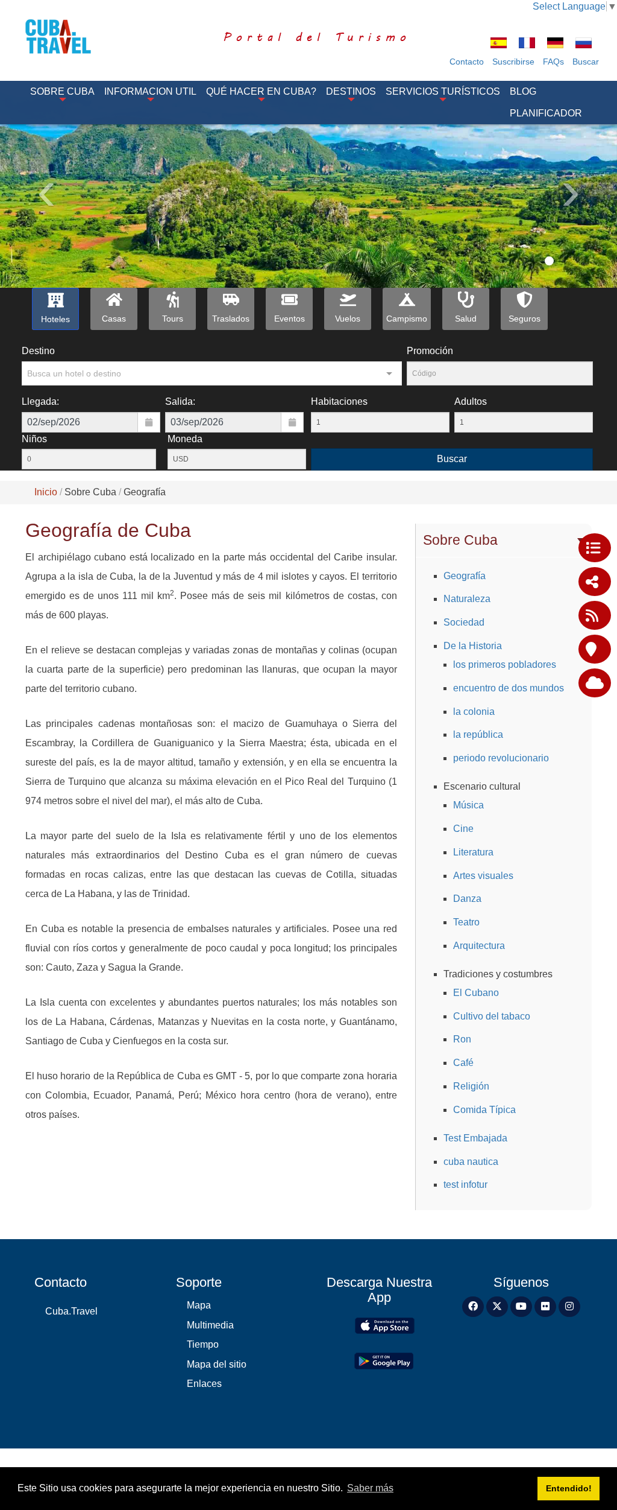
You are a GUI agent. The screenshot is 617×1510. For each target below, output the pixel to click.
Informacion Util (150, 91)
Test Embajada (475, 1138)
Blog (523, 91)
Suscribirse (513, 61)
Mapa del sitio (216, 1364)
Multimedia (210, 1325)
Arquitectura (479, 946)
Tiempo (203, 1344)
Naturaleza (466, 599)
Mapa (199, 1305)
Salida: (180, 401)
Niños (34, 439)
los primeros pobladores (504, 664)
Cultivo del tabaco (491, 1016)
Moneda (185, 439)
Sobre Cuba (62, 91)
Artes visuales (483, 876)
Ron (462, 1039)
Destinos (351, 91)
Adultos (470, 401)
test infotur (465, 1184)
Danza (467, 898)
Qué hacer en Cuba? (261, 91)
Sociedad (463, 622)
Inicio (45, 492)
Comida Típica (484, 1110)
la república (478, 734)
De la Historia (472, 646)
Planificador (546, 113)
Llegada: (40, 401)
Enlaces (204, 1383)
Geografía (464, 576)
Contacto (466, 61)
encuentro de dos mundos (508, 688)
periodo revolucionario (501, 758)
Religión (471, 1086)
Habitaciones (339, 401)
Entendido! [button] (569, 1488)
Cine (463, 828)
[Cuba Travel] (65, 36)
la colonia (474, 711)
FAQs (553, 61)
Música (468, 805)
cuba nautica (470, 1161)
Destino (38, 351)
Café (463, 1063)
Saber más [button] (370, 1488)
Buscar (585, 61)
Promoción (430, 351)
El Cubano (476, 993)
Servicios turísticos (443, 91)
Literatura (473, 852)
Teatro (466, 922)
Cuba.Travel (71, 1311)
